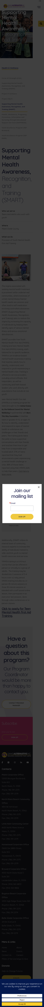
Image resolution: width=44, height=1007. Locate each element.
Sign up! (22, 517)
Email (13, 503)
